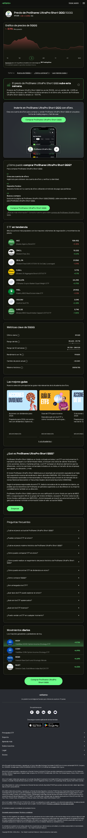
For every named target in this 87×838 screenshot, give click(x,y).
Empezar (15, 509)
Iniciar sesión (74, 3)
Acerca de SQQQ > (24, 73)
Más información (15, 434)
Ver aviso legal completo (67, 804)
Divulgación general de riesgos (10, 812)
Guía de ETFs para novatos (51, 414)
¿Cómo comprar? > (42, 73)
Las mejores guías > (59, 73)
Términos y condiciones (53, 804)
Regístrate (8, 63)
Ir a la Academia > (45, 441)
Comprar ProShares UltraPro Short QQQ (43, 120)
